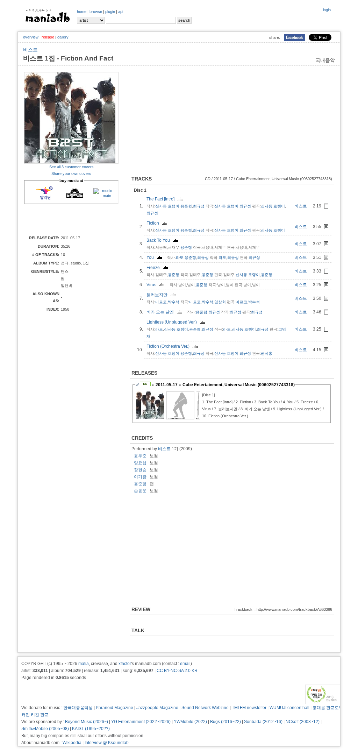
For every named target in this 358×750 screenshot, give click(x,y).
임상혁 (220, 302)
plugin (110, 11)
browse (96, 11)
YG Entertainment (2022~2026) (141, 721)
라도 (180, 257)
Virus (152, 284)
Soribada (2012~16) (263, 721)
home (81, 11)
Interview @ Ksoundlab (107, 742)
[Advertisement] (65, 219)
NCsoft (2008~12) (303, 721)
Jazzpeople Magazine (157, 707)
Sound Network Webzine (205, 707)
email (185, 663)
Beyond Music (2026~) (86, 721)
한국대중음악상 (78, 707)
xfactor (125, 663)
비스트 (30, 49)
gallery (63, 37)
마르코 (161, 302)
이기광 (140, 476)
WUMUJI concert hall (289, 707)
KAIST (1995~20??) (91, 728)
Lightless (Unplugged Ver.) (173, 322)
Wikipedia (72, 742)
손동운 (140, 490)
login (327, 10)
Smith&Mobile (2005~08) (45, 728)
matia (83, 663)
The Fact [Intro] (162, 199)
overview (30, 37)
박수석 (173, 302)
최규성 (199, 206)
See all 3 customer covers (71, 167)
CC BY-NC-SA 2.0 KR (177, 670)
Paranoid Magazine (114, 707)
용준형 (186, 206)
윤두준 (140, 455)
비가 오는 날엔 (161, 312)
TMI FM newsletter (249, 707)
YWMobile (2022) (190, 721)
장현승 (140, 469)
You (151, 257)
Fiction (154, 223)
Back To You (159, 240)
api (120, 11)
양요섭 (140, 462)
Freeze (154, 267)
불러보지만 (158, 294)
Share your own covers (71, 173)
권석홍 (266, 353)
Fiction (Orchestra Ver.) (169, 346)
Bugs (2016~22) (225, 721)
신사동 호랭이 (167, 206)
